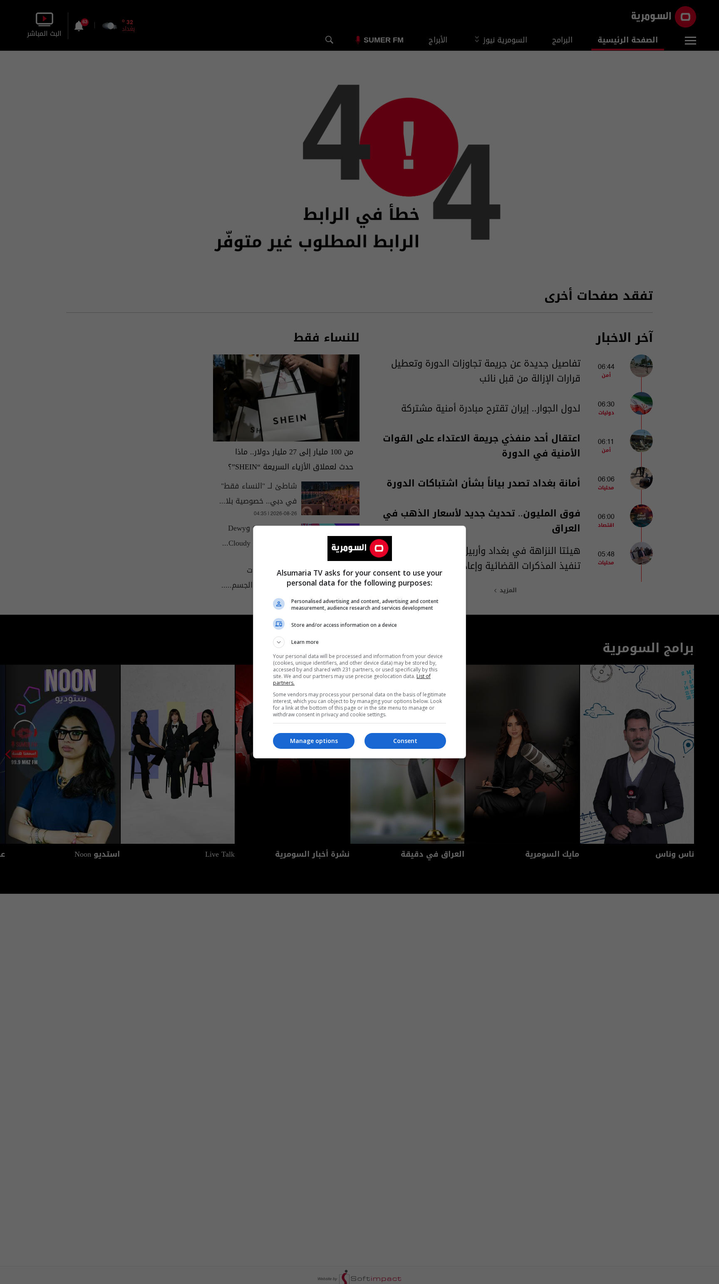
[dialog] (359, 642)
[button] (359, 642)
